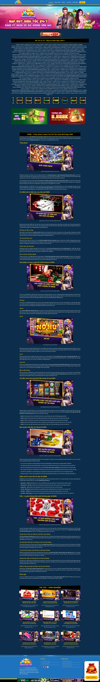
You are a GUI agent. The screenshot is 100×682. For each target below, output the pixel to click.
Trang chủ (51, 2)
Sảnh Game (57, 2)
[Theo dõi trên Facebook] (41, 667)
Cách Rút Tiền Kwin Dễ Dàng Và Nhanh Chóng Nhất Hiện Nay (50, 602)
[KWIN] (21, 2)
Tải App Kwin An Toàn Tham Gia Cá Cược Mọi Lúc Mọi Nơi (29, 643)
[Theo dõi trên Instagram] (44, 667)
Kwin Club (22, 667)
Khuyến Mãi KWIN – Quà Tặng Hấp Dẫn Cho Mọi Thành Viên (29, 602)
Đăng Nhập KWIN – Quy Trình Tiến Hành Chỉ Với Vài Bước (50, 623)
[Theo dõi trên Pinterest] (46, 667)
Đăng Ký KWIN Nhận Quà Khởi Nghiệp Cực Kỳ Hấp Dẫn (71, 623)
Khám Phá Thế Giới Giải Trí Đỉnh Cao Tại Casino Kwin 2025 (71, 643)
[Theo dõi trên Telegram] (48, 667)
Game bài (68, 2)
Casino (63, 2)
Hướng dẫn (75, 2)
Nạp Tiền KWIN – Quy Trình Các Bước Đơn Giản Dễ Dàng (29, 623)
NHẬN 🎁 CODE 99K (92, 677)
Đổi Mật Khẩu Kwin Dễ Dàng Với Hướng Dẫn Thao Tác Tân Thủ (70, 602)
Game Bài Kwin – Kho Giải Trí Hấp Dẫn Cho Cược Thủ (50, 643)
